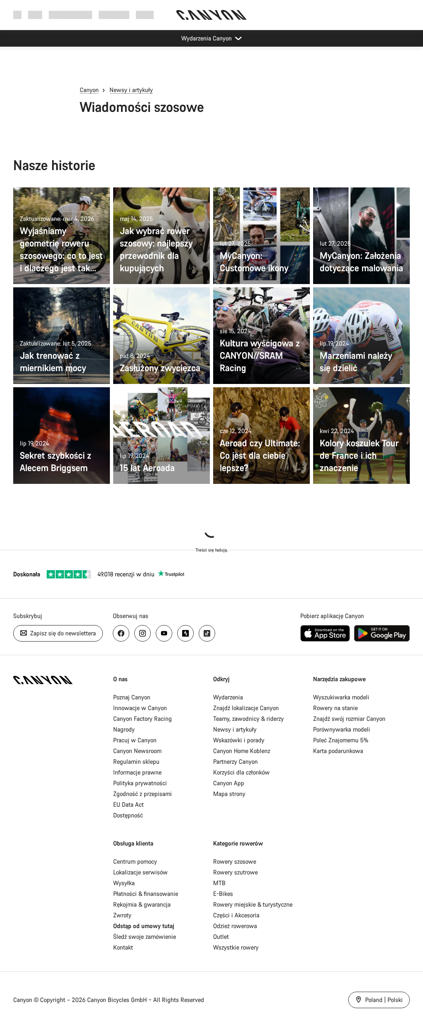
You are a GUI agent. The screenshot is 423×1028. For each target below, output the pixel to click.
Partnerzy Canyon (235, 761)
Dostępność (128, 815)
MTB (219, 883)
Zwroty (122, 915)
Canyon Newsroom (137, 751)
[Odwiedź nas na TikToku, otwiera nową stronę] (207, 633)
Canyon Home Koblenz (241, 751)
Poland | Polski (383, 1000)
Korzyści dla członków (241, 772)
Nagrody (124, 729)
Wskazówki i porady (238, 740)
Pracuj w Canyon (135, 740)
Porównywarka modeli (341, 729)
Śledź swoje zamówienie (144, 936)
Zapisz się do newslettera (62, 633)
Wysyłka (124, 883)
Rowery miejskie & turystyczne (252, 904)
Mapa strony (229, 794)
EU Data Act (128, 804)
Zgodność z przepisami (142, 794)
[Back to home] (211, 15)
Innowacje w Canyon (140, 708)
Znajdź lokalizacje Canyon (246, 708)
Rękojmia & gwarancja (142, 904)
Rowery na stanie (335, 708)
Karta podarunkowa (338, 751)
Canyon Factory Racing (142, 718)
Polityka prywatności (140, 783)
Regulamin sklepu (136, 761)
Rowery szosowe (234, 861)
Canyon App (228, 783)
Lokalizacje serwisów (140, 872)
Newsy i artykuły (131, 90)
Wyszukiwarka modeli (341, 697)
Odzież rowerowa (235, 926)
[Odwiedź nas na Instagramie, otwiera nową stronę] (142, 633)
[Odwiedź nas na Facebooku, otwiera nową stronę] (121, 633)
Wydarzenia (228, 697)
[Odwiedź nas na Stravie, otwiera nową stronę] (185, 633)
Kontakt (123, 947)
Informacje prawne (137, 772)
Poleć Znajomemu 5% (340, 740)
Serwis (145, 15)
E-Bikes (223, 894)
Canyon (89, 90)
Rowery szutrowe (235, 872)
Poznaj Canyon (131, 697)
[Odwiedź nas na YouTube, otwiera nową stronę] (164, 633)
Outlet (221, 936)
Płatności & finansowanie (145, 894)
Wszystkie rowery (236, 947)
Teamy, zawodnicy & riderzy (248, 718)
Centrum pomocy (135, 861)
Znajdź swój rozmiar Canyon (349, 718)
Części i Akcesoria (236, 915)
